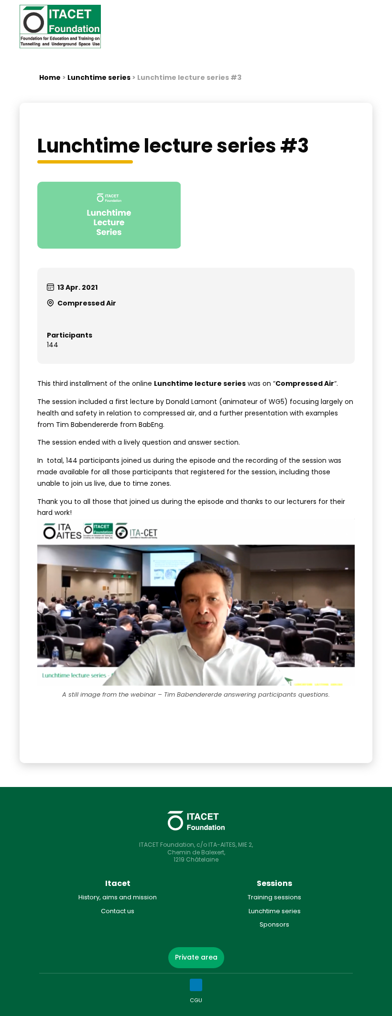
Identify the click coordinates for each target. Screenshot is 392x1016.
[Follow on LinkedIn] (196, 985)
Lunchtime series (99, 77)
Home (50, 77)
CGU (196, 1000)
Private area (196, 957)
